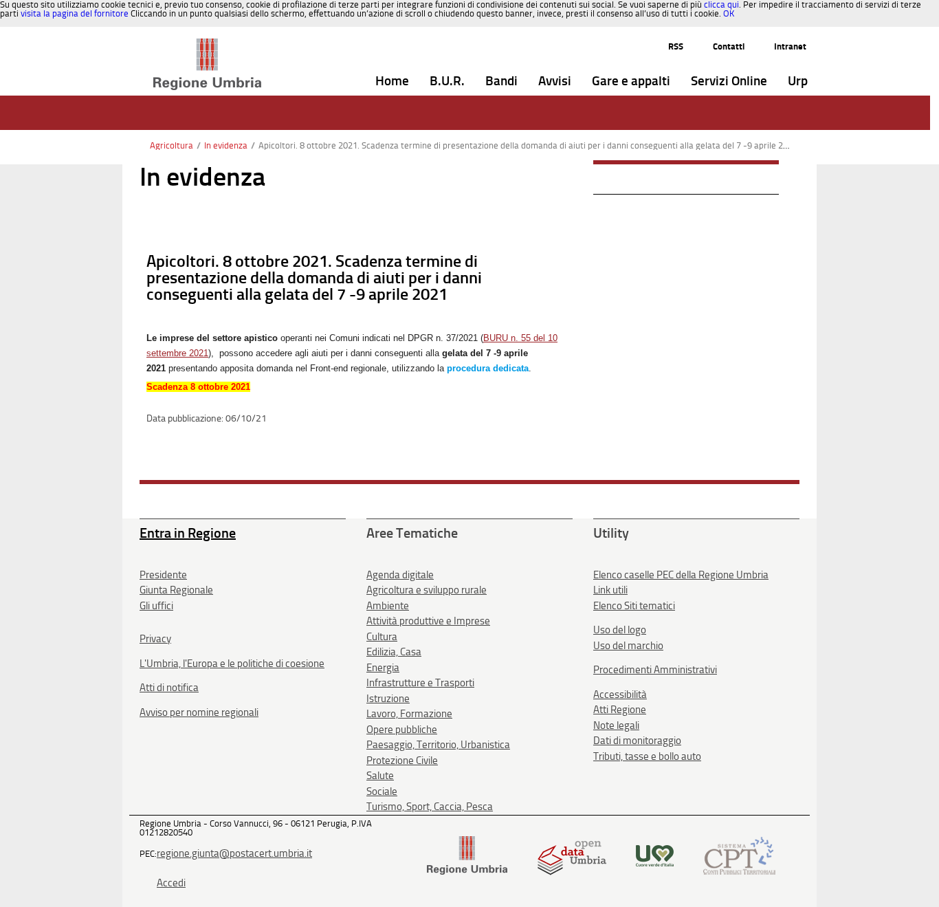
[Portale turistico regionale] (655, 854)
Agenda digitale (400, 575)
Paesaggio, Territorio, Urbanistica (438, 745)
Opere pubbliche (401, 729)
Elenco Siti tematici (634, 606)
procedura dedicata (488, 368)
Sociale (381, 791)
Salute (380, 775)
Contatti (728, 46)
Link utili (610, 590)
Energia (382, 668)
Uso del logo (619, 630)
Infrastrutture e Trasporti (420, 683)
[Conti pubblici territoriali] (739, 854)
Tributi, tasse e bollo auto (647, 756)
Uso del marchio (628, 646)
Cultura (381, 637)
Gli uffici (156, 606)
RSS (675, 46)
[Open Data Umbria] (571, 854)
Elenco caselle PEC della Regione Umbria (681, 575)
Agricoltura (171, 145)
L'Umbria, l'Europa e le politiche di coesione (232, 663)
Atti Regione (619, 709)
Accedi (171, 883)
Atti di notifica (169, 687)
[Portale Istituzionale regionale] (467, 854)
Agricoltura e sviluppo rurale (426, 590)
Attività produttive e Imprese (428, 621)
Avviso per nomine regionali (199, 712)
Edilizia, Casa (393, 652)
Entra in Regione (188, 533)
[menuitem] (392, 81)
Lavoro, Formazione (409, 714)
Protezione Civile (402, 760)
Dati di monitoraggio (637, 740)
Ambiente (387, 606)
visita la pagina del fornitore (75, 13)
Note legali (616, 725)
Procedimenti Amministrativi (655, 670)
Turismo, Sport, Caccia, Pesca (429, 806)
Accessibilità (620, 694)
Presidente (163, 575)
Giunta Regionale (176, 590)
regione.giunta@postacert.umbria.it (234, 853)
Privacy (155, 639)
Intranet (790, 46)
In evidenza (225, 145)
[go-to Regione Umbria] (207, 45)
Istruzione (388, 698)
